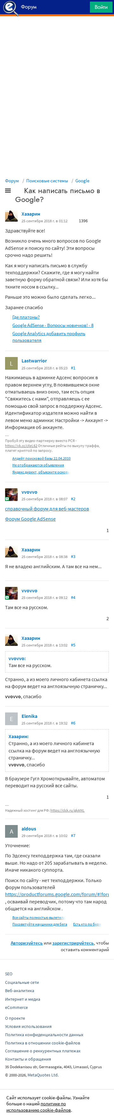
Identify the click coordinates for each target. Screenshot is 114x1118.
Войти (101, 7)
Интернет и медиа (22, 999)
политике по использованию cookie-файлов (38, 1107)
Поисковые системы (47, 181)
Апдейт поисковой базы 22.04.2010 (41, 458)
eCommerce (16, 1007)
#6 (73, 723)
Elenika (29, 716)
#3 (73, 556)
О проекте (15, 1018)
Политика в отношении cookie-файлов (42, 1043)
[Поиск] (83, 8)
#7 (73, 835)
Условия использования (28, 1026)
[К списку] (18, 192)
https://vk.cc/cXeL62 (21, 445)
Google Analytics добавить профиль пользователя (48, 336)
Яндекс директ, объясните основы (41, 472)
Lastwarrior (34, 360)
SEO (8, 974)
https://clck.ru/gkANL (67, 810)
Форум (12, 181)
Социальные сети (22, 982)
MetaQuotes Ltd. (43, 1075)
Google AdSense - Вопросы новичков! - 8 (52, 325)
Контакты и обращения (28, 1059)
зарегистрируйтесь (73, 943)
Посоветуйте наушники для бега (39, 924)
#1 (73, 368)
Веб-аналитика (19, 990)
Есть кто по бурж (87, 924)
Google (82, 181)
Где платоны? (26, 317)
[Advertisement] (57, 32)
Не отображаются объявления (38, 465)
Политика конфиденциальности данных (44, 1034)
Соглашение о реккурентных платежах (42, 1051)
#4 (73, 597)
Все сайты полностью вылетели (38, 917)
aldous (29, 828)
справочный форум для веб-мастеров (47, 508)
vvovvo (29, 492)
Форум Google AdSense (30, 519)
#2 (73, 499)
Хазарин (31, 214)
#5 (73, 645)
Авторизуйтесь (27, 943)
